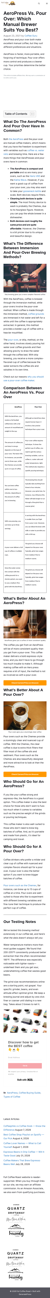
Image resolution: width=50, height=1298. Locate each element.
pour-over (13, 339)
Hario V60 (35, 176)
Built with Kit (25, 1080)
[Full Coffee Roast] (8, 3)
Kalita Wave (20, 180)
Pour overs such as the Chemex (19, 885)
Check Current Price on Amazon (25, 683)
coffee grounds (36, 314)
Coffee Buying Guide (29, 1092)
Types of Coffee (11, 1096)
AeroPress (12, 1092)
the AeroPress (16, 139)
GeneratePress (25, 1294)
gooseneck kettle (32, 191)
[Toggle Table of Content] (31, 114)
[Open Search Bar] (39, 3)
